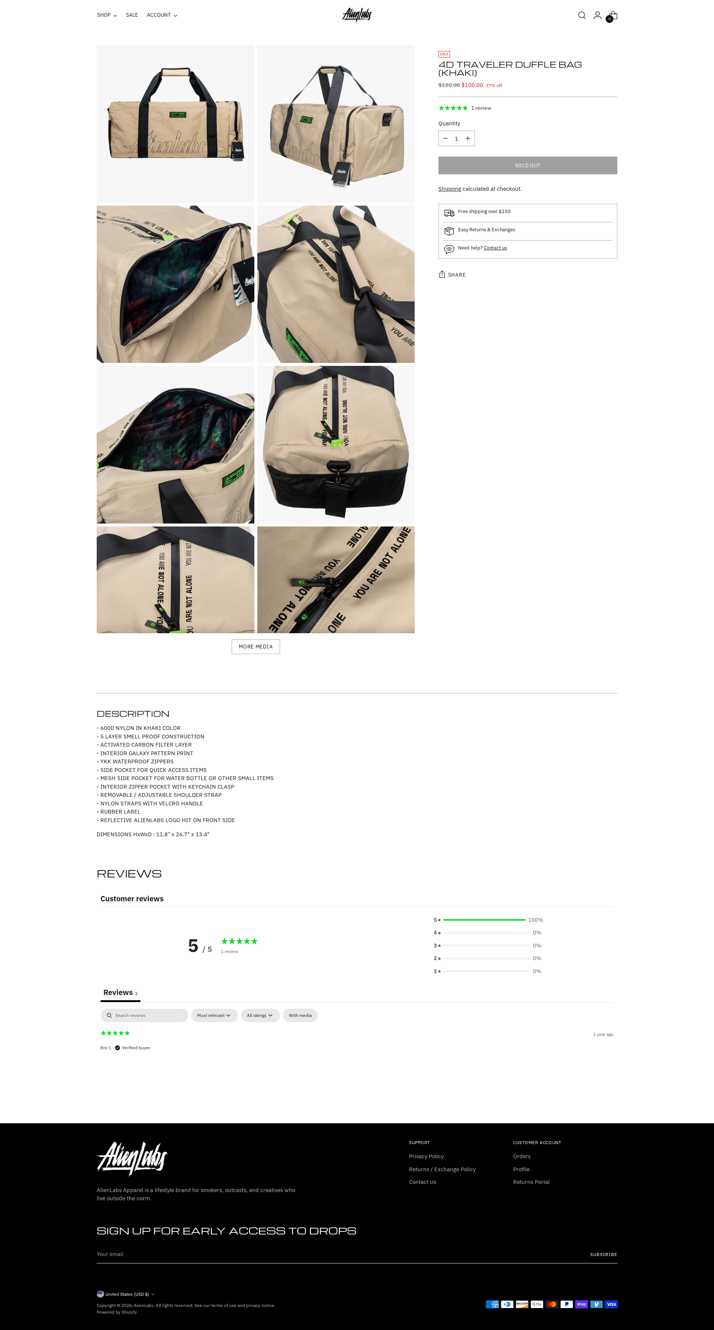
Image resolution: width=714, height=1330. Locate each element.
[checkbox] (300, 1015)
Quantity (449, 123)
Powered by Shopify (117, 1312)
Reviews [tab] (120, 992)
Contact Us (422, 1181)
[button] (487, 920)
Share (457, 274)
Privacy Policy (426, 1156)
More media (256, 646)
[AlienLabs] (357, 15)
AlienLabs (144, 1305)
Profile (521, 1169)
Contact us (495, 247)
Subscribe (603, 1254)
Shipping (449, 188)
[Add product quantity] (468, 138)
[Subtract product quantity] (445, 138)
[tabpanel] (357, 1056)
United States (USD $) (127, 1294)
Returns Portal (531, 1181)
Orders (522, 1156)
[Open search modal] (582, 15)
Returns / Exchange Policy (442, 1169)
